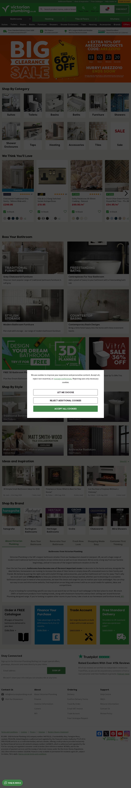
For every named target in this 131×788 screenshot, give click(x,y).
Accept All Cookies (65, 408)
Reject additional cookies (65, 400)
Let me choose (65, 392)
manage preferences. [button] (63, 378)
